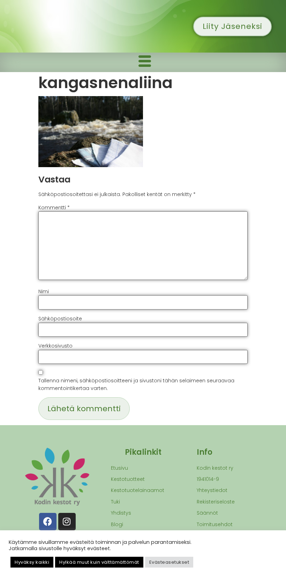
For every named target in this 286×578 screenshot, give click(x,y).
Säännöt (207, 512)
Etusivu (119, 467)
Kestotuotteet (128, 479)
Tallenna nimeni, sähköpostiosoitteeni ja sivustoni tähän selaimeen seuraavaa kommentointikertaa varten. (136, 384)
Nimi (43, 291)
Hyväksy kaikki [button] (32, 562)
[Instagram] (67, 521)
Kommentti (54, 207)
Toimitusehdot (215, 524)
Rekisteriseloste (216, 501)
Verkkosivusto (55, 345)
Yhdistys (121, 512)
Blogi (117, 524)
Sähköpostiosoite (60, 318)
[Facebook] (48, 521)
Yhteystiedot (212, 490)
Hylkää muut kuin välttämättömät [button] (99, 562)
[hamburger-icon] (144, 62)
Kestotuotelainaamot (137, 490)
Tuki (115, 501)
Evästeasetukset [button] (169, 562)
